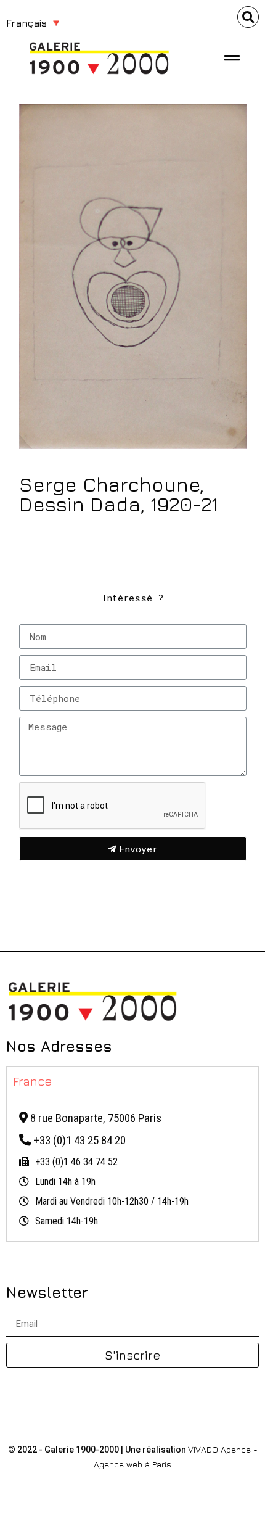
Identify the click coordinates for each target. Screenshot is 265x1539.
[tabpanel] (132, 1169)
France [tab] (32, 1081)
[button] (248, 17)
